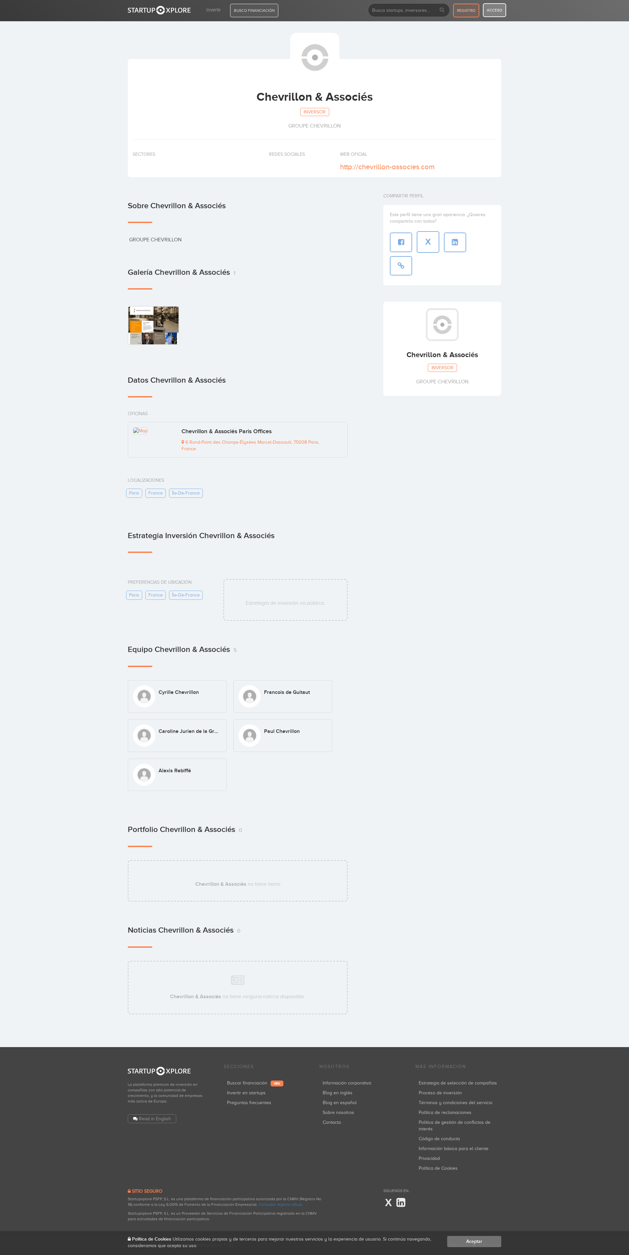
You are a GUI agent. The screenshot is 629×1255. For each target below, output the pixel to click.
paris (134, 493)
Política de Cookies (438, 1168)
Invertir (213, 9)
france (155, 493)
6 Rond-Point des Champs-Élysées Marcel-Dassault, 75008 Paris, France (250, 445)
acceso (494, 10)
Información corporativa (347, 1083)
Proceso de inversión (440, 1092)
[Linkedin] (400, 1202)
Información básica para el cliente (453, 1148)
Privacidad (429, 1158)
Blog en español (340, 1102)
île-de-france (186, 493)
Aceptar (474, 1241)
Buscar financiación (253, 1083)
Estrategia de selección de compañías (458, 1083)
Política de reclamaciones (445, 1112)
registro (466, 10)
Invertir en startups (246, 1092)
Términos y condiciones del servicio (455, 1102)
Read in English (155, 1118)
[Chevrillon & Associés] (153, 325)
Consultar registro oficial (280, 1204)
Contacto (332, 1122)
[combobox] (409, 10)
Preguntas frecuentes (249, 1102)
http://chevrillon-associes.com (387, 167)
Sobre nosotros (338, 1112)
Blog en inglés (338, 1092)
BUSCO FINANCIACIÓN (254, 10)
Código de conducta (439, 1138)
